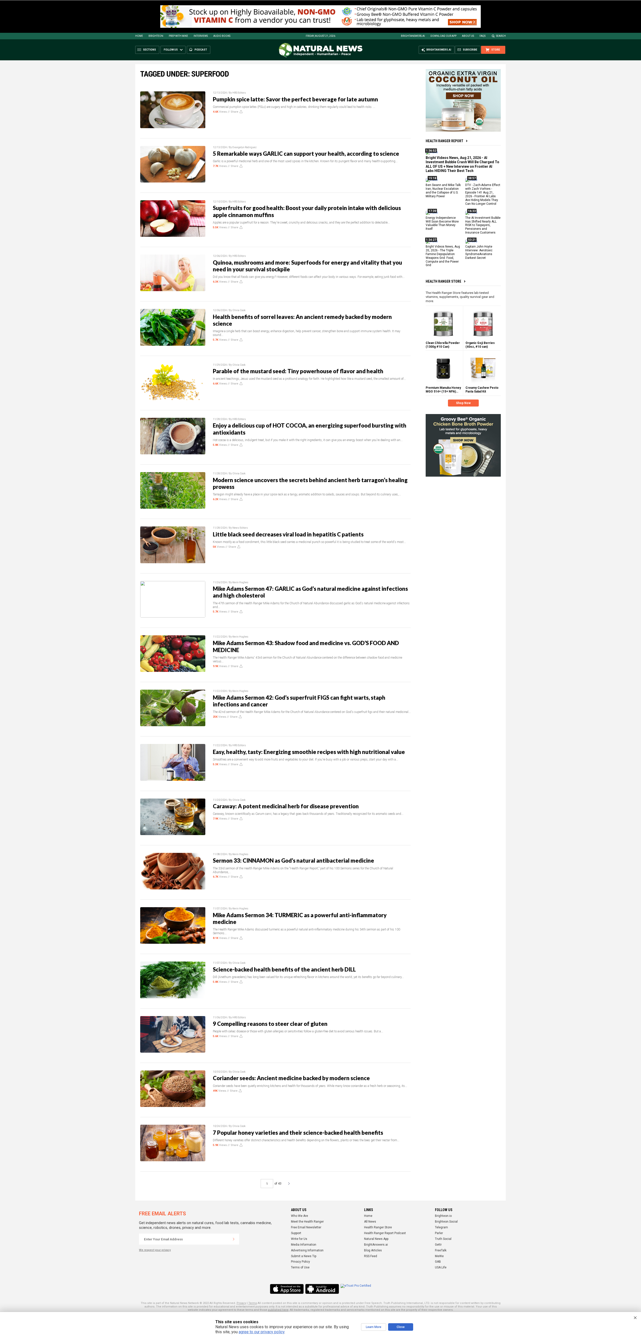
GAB (438, 1261)
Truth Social (443, 1239)
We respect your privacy (155, 1250)
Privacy (241, 1303)
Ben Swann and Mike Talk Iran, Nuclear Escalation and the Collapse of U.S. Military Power (443, 190)
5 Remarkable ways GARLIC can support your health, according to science (306, 153)
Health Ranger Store (443, 281)
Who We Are (299, 1216)
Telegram (441, 1227)
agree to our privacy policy (261, 1331)
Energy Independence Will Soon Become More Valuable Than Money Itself (442, 223)
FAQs (482, 36)
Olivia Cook (238, 310)
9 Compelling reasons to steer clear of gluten (270, 1023)
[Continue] (233, 1239)
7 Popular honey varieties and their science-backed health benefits (298, 1132)
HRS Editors (239, 92)
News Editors (240, 527)
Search (501, 36)
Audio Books (221, 36)
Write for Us (299, 1239)
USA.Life (440, 1267)
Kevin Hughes (240, 582)
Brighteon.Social (446, 1221)
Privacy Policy (300, 1261)
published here (278, 1309)
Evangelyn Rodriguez (244, 147)
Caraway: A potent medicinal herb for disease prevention (286, 806)
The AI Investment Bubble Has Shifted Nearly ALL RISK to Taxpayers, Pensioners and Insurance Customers (483, 225)
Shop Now (463, 403)
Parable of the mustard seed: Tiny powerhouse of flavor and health (298, 371)
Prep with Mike (178, 36)
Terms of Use (300, 1267)
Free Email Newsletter (306, 1227)
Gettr (438, 1244)
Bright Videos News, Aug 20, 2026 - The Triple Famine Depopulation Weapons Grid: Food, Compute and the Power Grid (443, 256)
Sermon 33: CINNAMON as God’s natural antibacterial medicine (293, 860)
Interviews (201, 36)
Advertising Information (307, 1250)
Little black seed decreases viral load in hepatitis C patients (288, 534)
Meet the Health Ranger (307, 1221)
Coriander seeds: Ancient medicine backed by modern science (291, 1078)
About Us (468, 36)
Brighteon (155, 36)
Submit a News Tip (303, 1256)
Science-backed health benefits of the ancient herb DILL (284, 969)
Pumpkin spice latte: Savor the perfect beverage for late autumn (295, 99)
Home (139, 36)
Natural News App (376, 1239)
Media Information (303, 1244)
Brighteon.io (443, 1216)
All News (370, 1221)
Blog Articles (373, 1250)
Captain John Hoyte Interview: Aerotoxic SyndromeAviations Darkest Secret (479, 252)
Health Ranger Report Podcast (385, 1233)
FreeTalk (440, 1250)
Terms (252, 1303)
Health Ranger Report (444, 141)
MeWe (439, 1256)
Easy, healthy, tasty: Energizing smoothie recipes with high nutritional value (309, 751)
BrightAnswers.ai (413, 36)
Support (296, 1233)
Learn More (373, 1327)
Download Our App (443, 36)
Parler (439, 1233)
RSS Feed (370, 1256)
